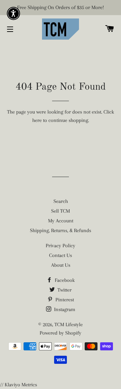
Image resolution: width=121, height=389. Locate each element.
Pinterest (64, 300)
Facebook (64, 280)
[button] (13, 13)
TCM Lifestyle (68, 324)
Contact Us (60, 255)
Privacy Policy (60, 246)
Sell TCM (60, 211)
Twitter (64, 290)
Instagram (64, 309)
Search (60, 201)
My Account (60, 221)
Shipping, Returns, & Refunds (60, 230)
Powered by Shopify (60, 333)
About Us (60, 265)
